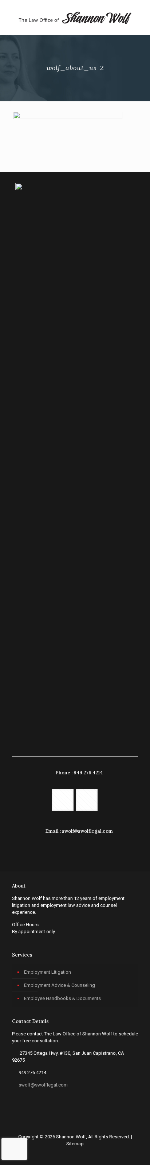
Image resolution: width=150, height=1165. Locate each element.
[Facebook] (70, 1154)
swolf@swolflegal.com (87, 831)
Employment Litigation (47, 972)
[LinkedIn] (80, 1154)
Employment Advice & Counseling (59, 985)
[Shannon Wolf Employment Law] (75, 17)
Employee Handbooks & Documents (62, 998)
